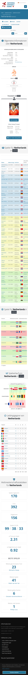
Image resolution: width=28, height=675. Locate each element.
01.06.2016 (3, 356)
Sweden (6, 441)
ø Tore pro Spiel (14, 536)
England (6, 443)
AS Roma (25, 225)
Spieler (13, 21)
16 (15, 446)
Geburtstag (11, 162)
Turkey (5, 466)
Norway (6, 463)
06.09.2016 (3, 342)
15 (15, 448)
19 (15, 436)
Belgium (6, 428)
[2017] (25, 33)
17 (15, 443)
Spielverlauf (6, 24)
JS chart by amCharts (21, 406)
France (5, 433)
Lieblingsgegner (15, 24)
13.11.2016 (3, 322)
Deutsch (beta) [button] (22, 2)
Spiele (19, 21)
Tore (14, 503)
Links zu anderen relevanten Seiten (9, 640)
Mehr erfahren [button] (5, 668)
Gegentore (14, 514)
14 (15, 456)
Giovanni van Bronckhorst (14, 596)
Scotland (6, 451)
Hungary (6, 458)
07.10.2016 (3, 337)
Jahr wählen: (13, 30)
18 (15, 441)
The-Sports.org (18, 62)
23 (15, 433)
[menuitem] (17, 384)
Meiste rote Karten (14, 603)
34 (15, 431)
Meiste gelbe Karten (14, 590)
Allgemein (5, 21)
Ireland (6, 436)
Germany (6, 431)
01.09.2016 (3, 346)
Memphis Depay (14, 570)
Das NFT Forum (5, 644)
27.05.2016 (3, 361)
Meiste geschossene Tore (14, 564)
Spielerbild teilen (5, 649)
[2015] (13, 33)
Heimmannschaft (14, 318)
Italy (5, 438)
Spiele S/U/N (14, 525)
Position (17, 162)
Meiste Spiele (14, 577)
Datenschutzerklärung (6, 651)
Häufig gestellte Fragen (6, 642)
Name (2, 162)
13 (15, 463)
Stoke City (26, 248)
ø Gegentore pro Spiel (14, 547)
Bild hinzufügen (14, 120)
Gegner (3, 424)
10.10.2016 (3, 331)
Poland (6, 446)
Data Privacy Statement (6, 653)
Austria (6, 448)
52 (15, 428)
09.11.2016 (3, 326)
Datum (3, 318)
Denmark (6, 453)
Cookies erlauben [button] (14, 672)
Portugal (6, 461)
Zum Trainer (15, 137)
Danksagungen (5, 646)
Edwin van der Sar (14, 583)
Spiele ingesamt (14, 493)
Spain (5, 468)
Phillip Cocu (14, 609)
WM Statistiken (7, 27)
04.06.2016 (3, 350)
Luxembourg (7, 456)
